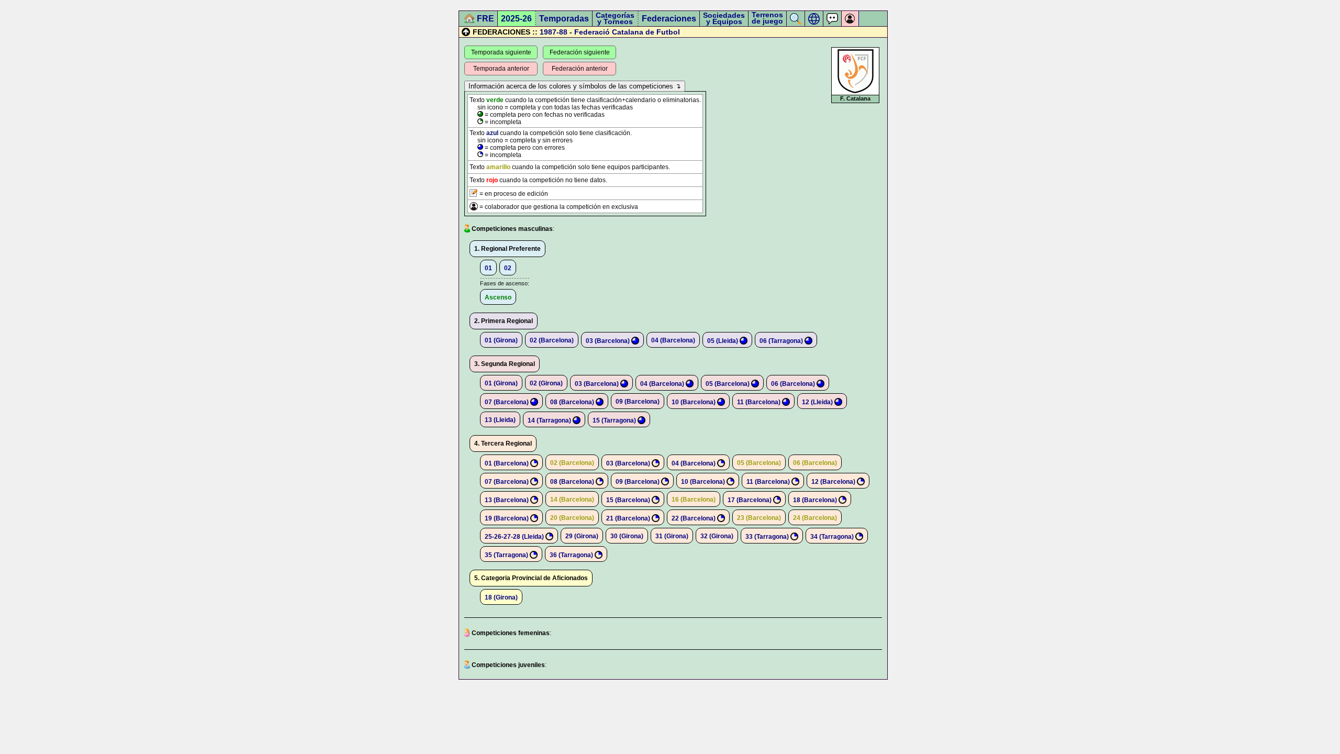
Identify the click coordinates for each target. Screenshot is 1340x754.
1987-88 (553, 32)
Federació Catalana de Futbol (627, 32)
